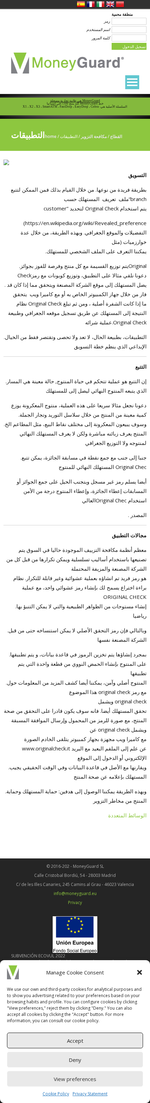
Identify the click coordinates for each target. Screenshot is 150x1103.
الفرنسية (91, 4)
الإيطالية (100, 4)
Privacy (75, 902)
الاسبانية (81, 4)
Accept (75, 1040)
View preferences (75, 1078)
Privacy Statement (90, 1094)
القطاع (116, 136)
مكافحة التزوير (94, 136)
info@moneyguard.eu (75, 893)
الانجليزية (110, 4)
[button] (139, 972)
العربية (120, 4)
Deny (75, 1059)
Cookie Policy (56, 1094)
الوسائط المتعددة (127, 815)
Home (51, 136)
